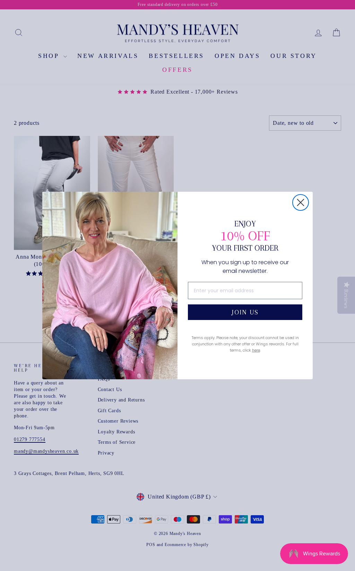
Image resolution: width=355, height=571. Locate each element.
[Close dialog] (301, 202)
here (256, 350)
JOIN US (245, 312)
